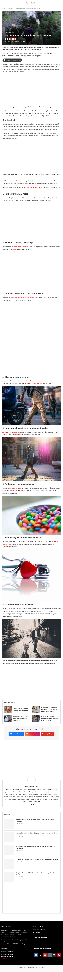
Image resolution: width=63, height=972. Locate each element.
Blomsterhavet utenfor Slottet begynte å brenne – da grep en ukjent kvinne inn (36, 834)
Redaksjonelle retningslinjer (40, 937)
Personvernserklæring (39, 929)
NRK (3, 53)
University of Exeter (15, 488)
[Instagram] (54, 955)
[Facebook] (36, 955)
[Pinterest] (59, 955)
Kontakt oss (36, 934)
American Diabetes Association (12, 432)
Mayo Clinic (55, 198)
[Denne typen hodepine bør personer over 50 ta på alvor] (8, 709)
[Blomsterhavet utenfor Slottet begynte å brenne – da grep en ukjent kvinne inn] (9, 837)
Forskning (10, 8)
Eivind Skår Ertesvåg (13, 41)
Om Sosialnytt (6, 926)
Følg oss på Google (47, 734)
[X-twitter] (40, 955)
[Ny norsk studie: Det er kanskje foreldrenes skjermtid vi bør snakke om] (36, 718)
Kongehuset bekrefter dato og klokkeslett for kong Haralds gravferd (37, 859)
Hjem (3, 8)
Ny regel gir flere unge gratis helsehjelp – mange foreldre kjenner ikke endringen (49, 709)
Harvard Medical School (18, 247)
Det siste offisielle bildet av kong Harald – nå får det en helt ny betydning (35, 820)
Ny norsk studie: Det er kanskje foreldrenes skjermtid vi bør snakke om (49, 718)
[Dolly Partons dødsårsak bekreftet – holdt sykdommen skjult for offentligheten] (9, 850)
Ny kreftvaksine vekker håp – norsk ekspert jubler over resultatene (21, 718)
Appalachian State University (33, 383)
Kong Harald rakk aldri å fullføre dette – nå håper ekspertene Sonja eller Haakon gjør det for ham (36, 873)
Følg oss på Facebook (16, 734)
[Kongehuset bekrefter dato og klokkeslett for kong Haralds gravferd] (9, 864)
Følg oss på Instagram (32, 734)
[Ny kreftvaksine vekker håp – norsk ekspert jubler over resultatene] (8, 718)
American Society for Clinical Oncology (23, 297)
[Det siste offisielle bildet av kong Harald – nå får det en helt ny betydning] (9, 824)
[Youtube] (45, 955)
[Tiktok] (49, 955)
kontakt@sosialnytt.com (8, 959)
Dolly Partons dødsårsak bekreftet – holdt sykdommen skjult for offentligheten (35, 847)
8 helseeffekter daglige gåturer (33, 187)
